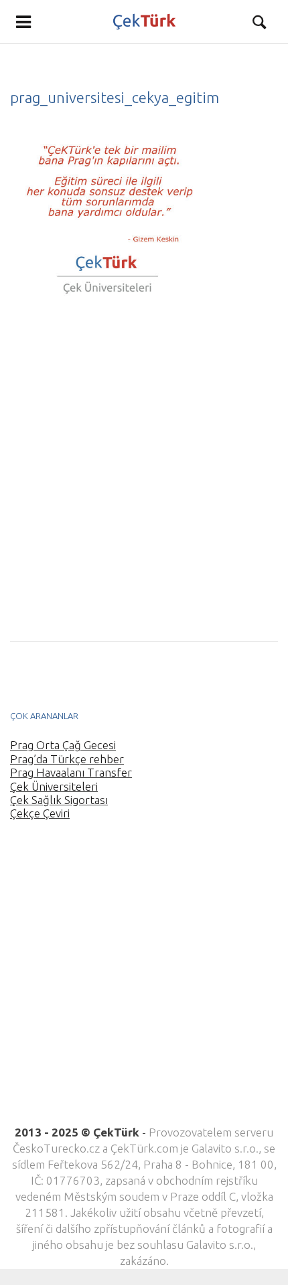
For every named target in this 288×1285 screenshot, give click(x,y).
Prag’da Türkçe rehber (67, 759)
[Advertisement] (144, 473)
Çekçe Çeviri (40, 813)
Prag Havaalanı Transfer (71, 772)
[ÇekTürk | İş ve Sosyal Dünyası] (144, 21)
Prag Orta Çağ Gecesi (63, 744)
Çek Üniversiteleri (54, 786)
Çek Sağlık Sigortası (59, 799)
